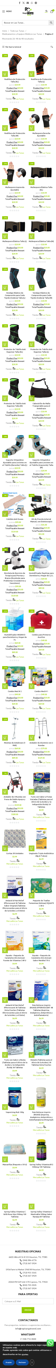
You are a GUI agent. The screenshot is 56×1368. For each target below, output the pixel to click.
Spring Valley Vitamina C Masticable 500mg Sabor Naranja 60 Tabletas (41, 1214)
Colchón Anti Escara (14, 519)
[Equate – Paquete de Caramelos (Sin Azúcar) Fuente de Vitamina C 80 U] (14, 940)
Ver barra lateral (13, 47)
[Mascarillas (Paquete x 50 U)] (14, 1149)
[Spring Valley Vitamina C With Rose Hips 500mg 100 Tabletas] (14, 1196)
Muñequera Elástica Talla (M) (41, 241)
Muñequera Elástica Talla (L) (14, 241)
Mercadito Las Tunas (41, 817)
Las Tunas (20, 99)
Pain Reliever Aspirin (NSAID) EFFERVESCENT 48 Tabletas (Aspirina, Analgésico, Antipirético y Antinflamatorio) (41, 1010)
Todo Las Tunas (17, 31)
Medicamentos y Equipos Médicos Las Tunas (22, 34)
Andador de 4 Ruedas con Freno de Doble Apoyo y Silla (15, 799)
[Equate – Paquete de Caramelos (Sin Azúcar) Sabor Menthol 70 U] (41, 940)
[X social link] (23, 3)
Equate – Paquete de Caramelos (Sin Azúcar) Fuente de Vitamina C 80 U (14, 957)
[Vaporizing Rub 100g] (14, 1097)
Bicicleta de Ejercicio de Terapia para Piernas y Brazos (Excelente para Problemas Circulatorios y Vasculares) (15, 578)
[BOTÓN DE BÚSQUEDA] (51, 23)
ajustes (25, 1354)
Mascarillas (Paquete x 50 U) (15, 1164)
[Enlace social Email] (28, 3)
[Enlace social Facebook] (19, 3)
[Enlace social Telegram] (36, 3)
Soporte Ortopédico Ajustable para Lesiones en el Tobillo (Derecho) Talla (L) (14, 462)
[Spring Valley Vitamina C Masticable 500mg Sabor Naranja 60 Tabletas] (41, 1196)
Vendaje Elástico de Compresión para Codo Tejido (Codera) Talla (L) (14, 295)
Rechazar (22, 1362)
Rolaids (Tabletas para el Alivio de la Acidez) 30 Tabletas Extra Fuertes (41, 1062)
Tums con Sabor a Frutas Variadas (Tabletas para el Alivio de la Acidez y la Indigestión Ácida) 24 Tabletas (41, 802)
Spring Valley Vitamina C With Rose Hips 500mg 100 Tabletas (14, 1214)
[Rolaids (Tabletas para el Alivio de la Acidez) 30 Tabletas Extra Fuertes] (41, 1045)
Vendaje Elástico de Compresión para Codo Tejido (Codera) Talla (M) (41, 295)
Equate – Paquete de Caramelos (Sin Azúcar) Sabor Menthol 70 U (41, 957)
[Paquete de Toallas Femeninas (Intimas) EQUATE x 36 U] (41, 885)
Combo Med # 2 (15, 691)
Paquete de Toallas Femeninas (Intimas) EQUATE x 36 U (41, 903)
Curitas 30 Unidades (14, 853)
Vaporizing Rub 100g (15, 1112)
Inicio (4, 31)
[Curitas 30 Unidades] (14, 838)
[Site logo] (28, 11)
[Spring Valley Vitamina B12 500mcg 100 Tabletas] (41, 1149)
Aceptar (9, 1362)
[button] (5, 74)
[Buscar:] (25, 22)
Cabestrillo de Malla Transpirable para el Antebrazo (41, 405)
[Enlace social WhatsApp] (32, 3)
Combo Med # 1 (41, 691)
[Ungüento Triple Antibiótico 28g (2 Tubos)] (41, 838)
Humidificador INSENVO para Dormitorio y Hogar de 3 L (15, 637)
